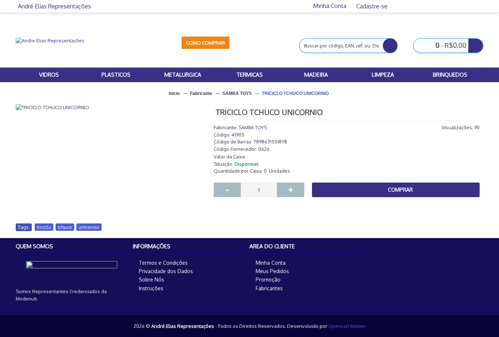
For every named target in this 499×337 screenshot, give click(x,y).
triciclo (44, 227)
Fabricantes (269, 288)
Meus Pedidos (272, 271)
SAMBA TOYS (253, 127)
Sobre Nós (151, 279)
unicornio (89, 227)
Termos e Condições (163, 263)
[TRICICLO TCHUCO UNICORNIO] (109, 107)
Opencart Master (347, 326)
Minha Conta (271, 263)
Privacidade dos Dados (166, 271)
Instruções (151, 288)
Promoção (268, 279)
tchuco (65, 227)
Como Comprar (205, 43)
